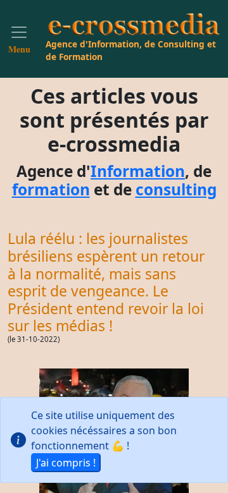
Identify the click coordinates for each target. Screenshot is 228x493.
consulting (176, 189)
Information (138, 171)
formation (51, 189)
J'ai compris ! (66, 463)
